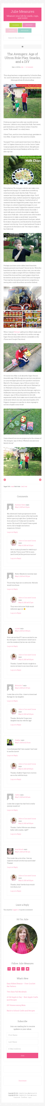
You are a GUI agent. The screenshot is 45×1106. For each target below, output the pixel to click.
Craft (22, 486)
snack (12, 486)
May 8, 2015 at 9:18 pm (25, 659)
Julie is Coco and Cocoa (27, 541)
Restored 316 (33, 1093)
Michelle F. (19, 685)
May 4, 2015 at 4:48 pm (22, 631)
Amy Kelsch (19, 849)
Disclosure (22, 1081)
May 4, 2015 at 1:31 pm (22, 507)
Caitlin (17, 795)
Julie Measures (22, 11)
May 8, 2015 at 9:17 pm (25, 602)
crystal (17, 628)
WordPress (24, 1097)
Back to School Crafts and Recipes (21, 1010)
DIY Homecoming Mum (16, 1005)
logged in (15, 910)
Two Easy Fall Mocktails (17, 992)
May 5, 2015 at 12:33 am (23, 743)
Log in (29, 1097)
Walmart (17, 332)
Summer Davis (20, 505)
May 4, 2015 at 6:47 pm (22, 688)
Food (25, 486)
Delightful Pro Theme (25, 1095)
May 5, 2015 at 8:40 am (22, 797)
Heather (18, 740)
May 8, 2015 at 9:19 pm (25, 769)
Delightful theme (23, 1093)
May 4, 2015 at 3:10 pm (25, 545)
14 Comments (29, 67)
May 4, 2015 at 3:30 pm (22, 576)
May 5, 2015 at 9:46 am (22, 852)
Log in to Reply (12, 532)
